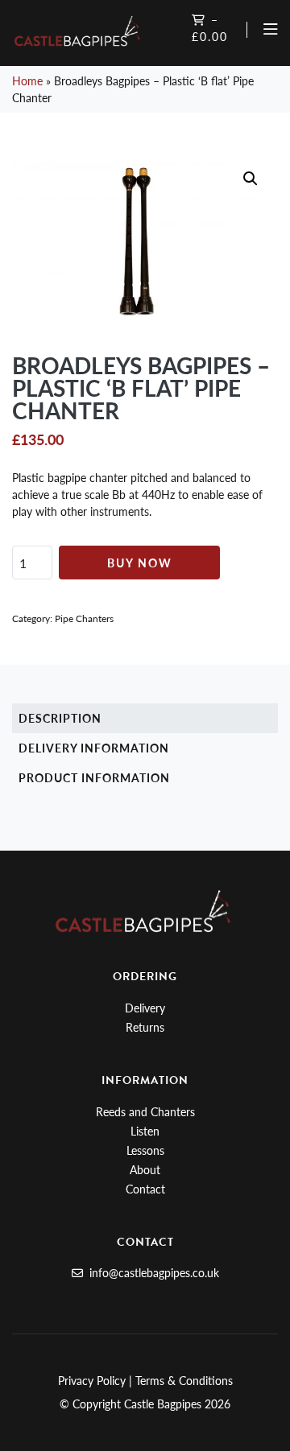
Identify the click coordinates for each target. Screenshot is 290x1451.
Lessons (145, 1150)
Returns (145, 1027)
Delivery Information (94, 748)
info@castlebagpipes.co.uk (152, 1272)
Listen (145, 1131)
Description (60, 718)
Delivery (145, 1008)
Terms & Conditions (184, 1380)
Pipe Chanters (84, 618)
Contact (145, 1189)
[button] (250, 178)
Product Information (94, 777)
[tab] (145, 718)
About (145, 1169)
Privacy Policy (92, 1380)
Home (27, 80)
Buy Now (139, 562)
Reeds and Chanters (145, 1111)
